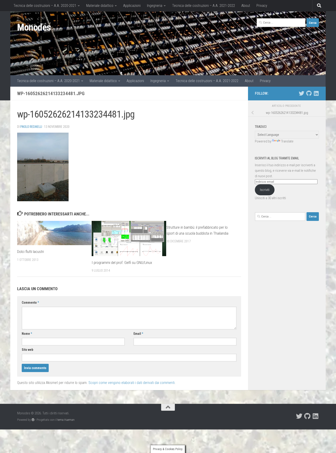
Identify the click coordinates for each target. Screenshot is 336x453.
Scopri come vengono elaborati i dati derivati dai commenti (131, 383)
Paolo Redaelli (31, 127)
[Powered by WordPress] (33, 419)
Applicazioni (132, 5)
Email (138, 333)
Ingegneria (154, 5)
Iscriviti (264, 190)
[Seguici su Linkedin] (316, 93)
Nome (27, 333)
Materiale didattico (99, 5)
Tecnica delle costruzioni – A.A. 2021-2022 (203, 5)
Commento (30, 302)
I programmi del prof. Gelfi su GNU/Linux (122, 262)
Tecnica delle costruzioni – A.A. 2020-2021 (44, 5)
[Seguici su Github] (309, 93)
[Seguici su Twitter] (301, 93)
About (245, 5)
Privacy (261, 5)
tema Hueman (66, 419)
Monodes (34, 27)
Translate (287, 141)
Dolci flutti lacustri (30, 251)
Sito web (27, 349)
